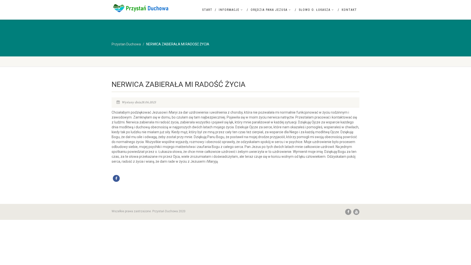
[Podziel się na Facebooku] (116, 178)
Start (207, 10)
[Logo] (150, 8)
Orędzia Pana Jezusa (269, 10)
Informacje (229, 10)
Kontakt (349, 10)
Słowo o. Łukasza (314, 10)
